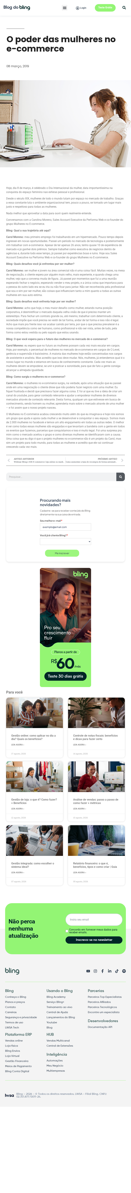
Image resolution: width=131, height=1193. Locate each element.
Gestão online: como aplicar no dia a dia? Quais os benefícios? (33, 737)
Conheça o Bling (15, 997)
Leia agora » (17, 745)
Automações (55, 1060)
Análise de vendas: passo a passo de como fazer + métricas (95, 801)
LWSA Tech (12, 1027)
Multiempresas (56, 1071)
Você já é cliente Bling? (54, 535)
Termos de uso (14, 1022)
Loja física (11, 1046)
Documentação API (100, 1027)
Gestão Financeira (16, 1061)
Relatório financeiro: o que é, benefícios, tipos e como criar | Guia (95, 865)
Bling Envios (12, 1051)
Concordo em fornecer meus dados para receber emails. (93, 931)
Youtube (52, 1022)
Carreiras (11, 1012)
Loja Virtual (12, 1056)
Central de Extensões (60, 1046)
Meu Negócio (55, 1066)
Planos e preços (15, 1002)
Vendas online (14, 1040)
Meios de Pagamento (18, 1066)
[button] (64, 8)
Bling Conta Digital (17, 1071)
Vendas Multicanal (58, 1040)
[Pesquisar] (120, 477)
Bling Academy (56, 997)
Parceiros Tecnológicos (102, 1007)
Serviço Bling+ (55, 1002)
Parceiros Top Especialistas (105, 997)
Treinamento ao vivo (59, 1007)
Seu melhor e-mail (51, 520)
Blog (49, 1027)
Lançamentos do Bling (61, 1017)
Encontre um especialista (103, 1012)
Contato (10, 1007)
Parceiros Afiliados (99, 1002)
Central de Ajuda (57, 1012)
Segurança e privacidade (21, 1017)
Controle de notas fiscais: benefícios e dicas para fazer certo (95, 737)
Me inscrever (62, 553)
